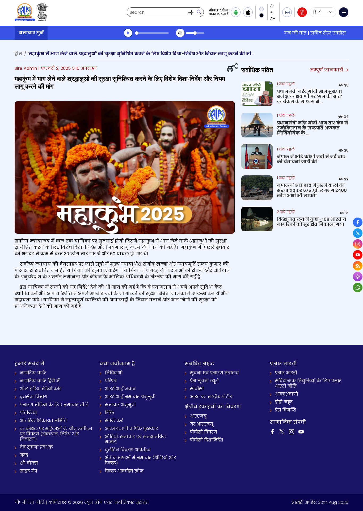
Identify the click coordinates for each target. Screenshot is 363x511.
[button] (191, 12)
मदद (24, 455)
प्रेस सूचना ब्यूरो (204, 381)
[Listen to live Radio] (302, 12)
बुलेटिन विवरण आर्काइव (128, 450)
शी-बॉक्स (29, 463)
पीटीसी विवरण (203, 432)
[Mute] (180, 33)
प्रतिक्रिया (28, 413)
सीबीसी (197, 389)
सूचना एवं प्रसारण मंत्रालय (214, 373)
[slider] (152, 33)
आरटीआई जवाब (120, 389)
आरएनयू (198, 416)
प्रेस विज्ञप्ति (285, 410)
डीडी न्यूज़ (284, 402)
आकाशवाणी (286, 394)
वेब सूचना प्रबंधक (36, 447)
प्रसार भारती (286, 373)
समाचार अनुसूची (120, 405)
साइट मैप (28, 471)
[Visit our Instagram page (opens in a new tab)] (291, 431)
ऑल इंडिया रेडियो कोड (41, 389)
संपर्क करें (114, 421)
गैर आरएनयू (201, 424)
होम (18, 54)
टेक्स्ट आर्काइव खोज (124, 471)
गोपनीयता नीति (29, 502)
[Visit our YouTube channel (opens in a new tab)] (301, 431)
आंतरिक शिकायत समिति (43, 421)
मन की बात (295, 33)
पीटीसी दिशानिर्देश (206, 440)
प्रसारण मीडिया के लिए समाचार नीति (54, 405)
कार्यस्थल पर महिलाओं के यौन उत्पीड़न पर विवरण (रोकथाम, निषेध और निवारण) (56, 434)
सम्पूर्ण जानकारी (327, 70)
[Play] (128, 33)
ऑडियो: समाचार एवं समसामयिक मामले (135, 439)
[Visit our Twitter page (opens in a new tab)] (282, 431)
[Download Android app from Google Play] (235, 12)
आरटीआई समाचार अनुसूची (130, 397)
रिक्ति (109, 413)
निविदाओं (114, 373)
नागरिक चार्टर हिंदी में (40, 381)
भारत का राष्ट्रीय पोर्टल (211, 397)
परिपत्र (111, 381)
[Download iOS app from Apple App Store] (248, 12)
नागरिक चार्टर (33, 373)
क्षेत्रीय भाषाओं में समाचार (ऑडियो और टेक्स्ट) (140, 460)
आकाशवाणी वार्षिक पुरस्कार (131, 429)
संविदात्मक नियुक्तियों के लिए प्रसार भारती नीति (308, 383)
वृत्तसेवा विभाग (33, 397)
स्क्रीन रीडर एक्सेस (328, 33)
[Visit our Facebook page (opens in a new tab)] (272, 431)
